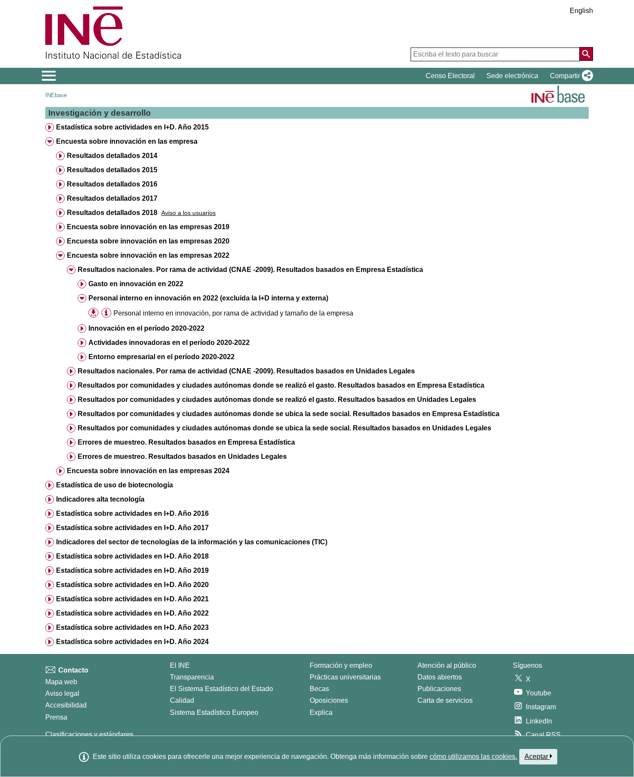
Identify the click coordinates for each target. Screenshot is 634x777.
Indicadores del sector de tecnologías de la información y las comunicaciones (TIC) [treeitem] (191, 542)
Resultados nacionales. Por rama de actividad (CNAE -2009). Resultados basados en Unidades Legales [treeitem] (246, 371)
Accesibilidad (66, 705)
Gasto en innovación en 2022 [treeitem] (135, 283)
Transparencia (192, 677)
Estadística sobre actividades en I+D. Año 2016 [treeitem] (132, 513)
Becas (319, 688)
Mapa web (61, 681)
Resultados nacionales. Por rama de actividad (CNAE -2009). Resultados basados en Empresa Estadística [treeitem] (250, 269)
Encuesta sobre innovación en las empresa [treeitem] (127, 141)
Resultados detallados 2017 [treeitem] (112, 198)
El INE (180, 665)
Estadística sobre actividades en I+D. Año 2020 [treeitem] (132, 584)
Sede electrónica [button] (512, 75)
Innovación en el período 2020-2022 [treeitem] (146, 328)
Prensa (56, 717)
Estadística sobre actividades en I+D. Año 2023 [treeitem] (132, 627)
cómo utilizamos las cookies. (473, 756)
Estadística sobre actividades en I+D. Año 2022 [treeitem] (132, 613)
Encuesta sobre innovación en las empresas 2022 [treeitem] (148, 255)
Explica (321, 712)
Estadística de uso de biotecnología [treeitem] (114, 485)
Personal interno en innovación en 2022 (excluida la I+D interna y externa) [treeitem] (208, 298)
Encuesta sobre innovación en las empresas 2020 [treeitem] (148, 241)
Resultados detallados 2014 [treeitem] (112, 155)
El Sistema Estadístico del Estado (221, 688)
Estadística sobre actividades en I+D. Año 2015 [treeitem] (132, 127)
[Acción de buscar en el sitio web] (586, 54)
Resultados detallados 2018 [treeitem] (112, 212)
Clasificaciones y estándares (89, 734)
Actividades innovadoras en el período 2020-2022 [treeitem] (169, 342)
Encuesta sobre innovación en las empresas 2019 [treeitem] (148, 227)
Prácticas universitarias (345, 677)
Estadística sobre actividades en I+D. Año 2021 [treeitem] (132, 599)
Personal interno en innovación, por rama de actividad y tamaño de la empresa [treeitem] (233, 313)
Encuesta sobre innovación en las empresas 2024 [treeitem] (148, 470)
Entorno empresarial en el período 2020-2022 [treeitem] (161, 356)
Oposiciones (329, 700)
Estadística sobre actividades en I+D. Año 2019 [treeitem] (132, 570)
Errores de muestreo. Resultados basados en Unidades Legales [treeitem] (182, 456)
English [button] (581, 10)
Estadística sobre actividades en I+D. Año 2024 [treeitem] (132, 641)
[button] (569, 76)
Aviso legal (62, 693)
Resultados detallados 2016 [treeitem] (112, 184)
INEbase (56, 95)
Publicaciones (439, 688)
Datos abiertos (439, 677)
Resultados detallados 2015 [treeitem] (112, 170)
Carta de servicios (445, 700)
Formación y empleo (341, 665)
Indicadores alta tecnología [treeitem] (100, 499)
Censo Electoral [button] (450, 75)
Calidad (182, 700)
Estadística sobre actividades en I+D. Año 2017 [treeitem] (132, 527)
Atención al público (446, 665)
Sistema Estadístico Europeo (214, 712)
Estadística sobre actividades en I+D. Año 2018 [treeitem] (132, 556)
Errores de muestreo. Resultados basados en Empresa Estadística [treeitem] (186, 442)
